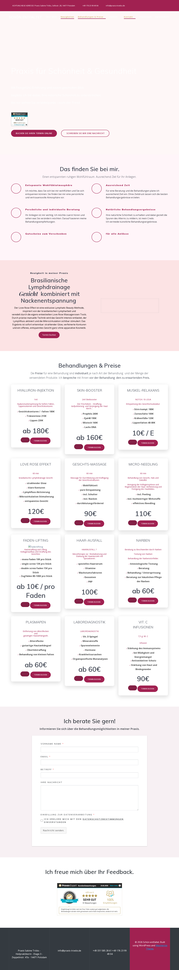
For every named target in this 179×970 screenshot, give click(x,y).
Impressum (145, 16)
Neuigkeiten (67, 16)
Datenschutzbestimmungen (103, 819)
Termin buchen (49, 335)
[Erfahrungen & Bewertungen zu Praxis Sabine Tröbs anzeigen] (19, 125)
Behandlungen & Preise (90, 16)
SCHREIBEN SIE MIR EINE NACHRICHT (86, 133)
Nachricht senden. (53, 830)
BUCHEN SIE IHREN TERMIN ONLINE (34, 133)
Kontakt (128, 16)
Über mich (51, 16)
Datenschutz (162, 16)
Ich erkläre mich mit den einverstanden (84, 820)
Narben (113, 16)
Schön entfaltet (25, 17)
